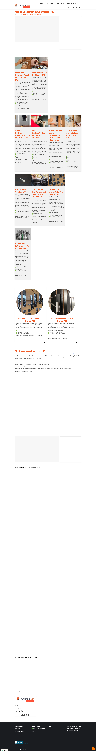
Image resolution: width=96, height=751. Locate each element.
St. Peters (22, 467)
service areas (38, 467)
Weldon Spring (30, 467)
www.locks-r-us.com (19, 711)
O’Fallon (25, 467)
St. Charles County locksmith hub (74, 26)
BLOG (16, 734)
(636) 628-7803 (18, 708)
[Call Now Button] (93, 748)
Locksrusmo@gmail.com (20, 710)
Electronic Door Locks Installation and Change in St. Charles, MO (55, 135)
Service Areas (17, 728)
